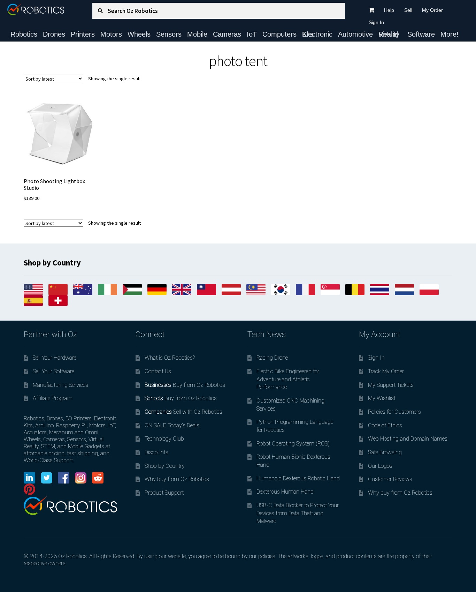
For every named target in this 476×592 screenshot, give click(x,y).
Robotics (23, 34)
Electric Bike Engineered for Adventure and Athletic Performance (287, 379)
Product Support (164, 492)
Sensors (169, 34)
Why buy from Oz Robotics (177, 479)
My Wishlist (382, 398)
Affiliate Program (52, 398)
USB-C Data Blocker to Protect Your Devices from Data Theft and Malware (297, 513)
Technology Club (164, 438)
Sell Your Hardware (54, 357)
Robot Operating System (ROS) (293, 443)
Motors (111, 34)
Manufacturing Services (60, 385)
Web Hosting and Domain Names (407, 438)
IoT (252, 34)
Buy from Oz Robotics (185, 385)
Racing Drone (272, 357)
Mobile (197, 34)
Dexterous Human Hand (285, 491)
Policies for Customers (394, 412)
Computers (279, 34)
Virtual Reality (388, 34)
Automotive (355, 34)
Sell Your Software (53, 371)
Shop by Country (165, 466)
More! (449, 34)
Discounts (156, 452)
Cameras (227, 34)
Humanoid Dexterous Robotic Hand (298, 478)
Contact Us (158, 371)
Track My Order (386, 371)
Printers (83, 34)
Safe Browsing (385, 452)
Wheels (139, 34)
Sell (408, 10)
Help (389, 10)
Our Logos (380, 466)
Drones (54, 34)
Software (421, 34)
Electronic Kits (317, 34)
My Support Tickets (391, 385)
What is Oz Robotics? (170, 357)
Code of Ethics (385, 425)
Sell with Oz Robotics (183, 412)
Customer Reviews (390, 479)
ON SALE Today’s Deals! (172, 425)
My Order (432, 10)
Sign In (376, 22)
